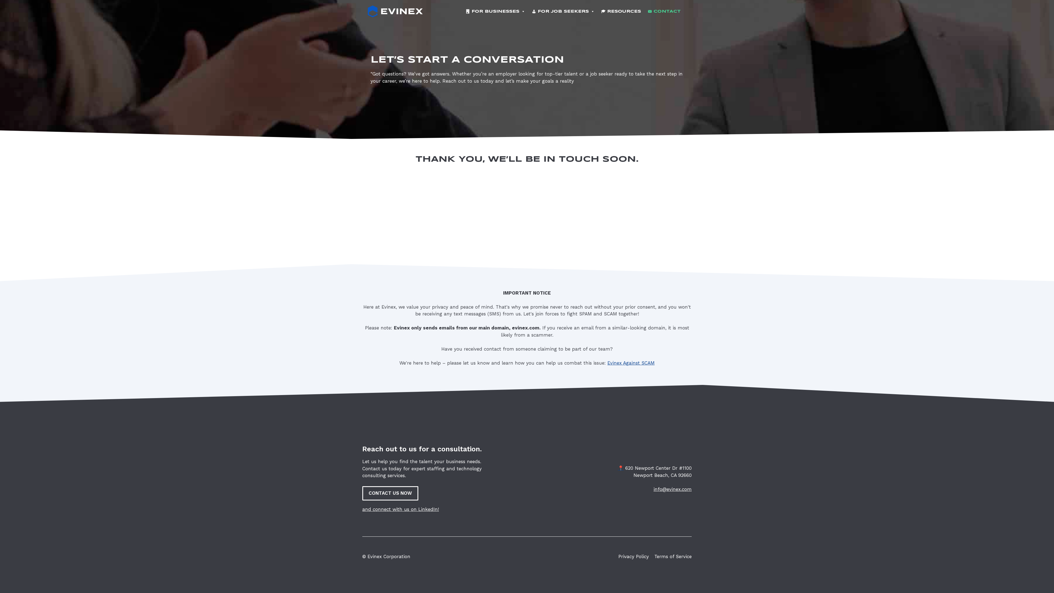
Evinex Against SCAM (631, 363)
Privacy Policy (633, 556)
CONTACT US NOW (390, 493)
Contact (667, 11)
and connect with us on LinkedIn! (400, 509)
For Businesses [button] (495, 11)
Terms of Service (673, 556)
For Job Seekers (563, 11)
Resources (624, 11)
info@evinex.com (673, 489)
